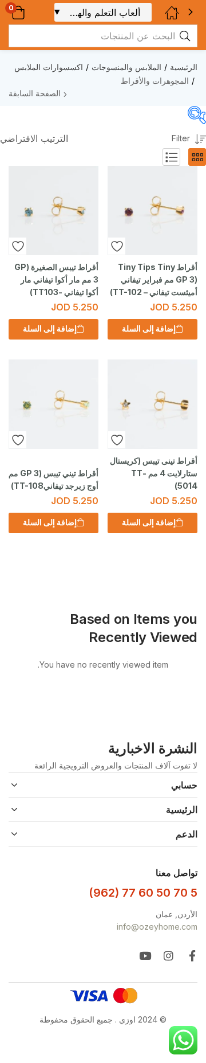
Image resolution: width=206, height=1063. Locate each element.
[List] (171, 157)
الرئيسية (183, 67)
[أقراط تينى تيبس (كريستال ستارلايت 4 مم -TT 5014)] (152, 404)
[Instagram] (168, 955)
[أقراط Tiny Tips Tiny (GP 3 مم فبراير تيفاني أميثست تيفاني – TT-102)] (152, 210)
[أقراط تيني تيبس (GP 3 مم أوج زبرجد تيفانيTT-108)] (53, 404)
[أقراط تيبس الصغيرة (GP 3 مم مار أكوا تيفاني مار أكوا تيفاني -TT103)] (53, 210)
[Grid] (197, 157)
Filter (181, 138)
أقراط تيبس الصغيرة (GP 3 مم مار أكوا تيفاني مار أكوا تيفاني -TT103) (56, 279)
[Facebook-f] (192, 955)
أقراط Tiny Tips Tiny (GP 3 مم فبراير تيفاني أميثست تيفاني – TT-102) (153, 279)
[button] (32, 12)
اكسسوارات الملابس (48, 67)
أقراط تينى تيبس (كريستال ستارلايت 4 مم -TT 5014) (153, 473)
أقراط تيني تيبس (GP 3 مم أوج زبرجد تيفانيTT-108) (53, 479)
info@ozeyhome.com (157, 926)
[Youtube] (145, 955)
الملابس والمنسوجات (126, 67)
